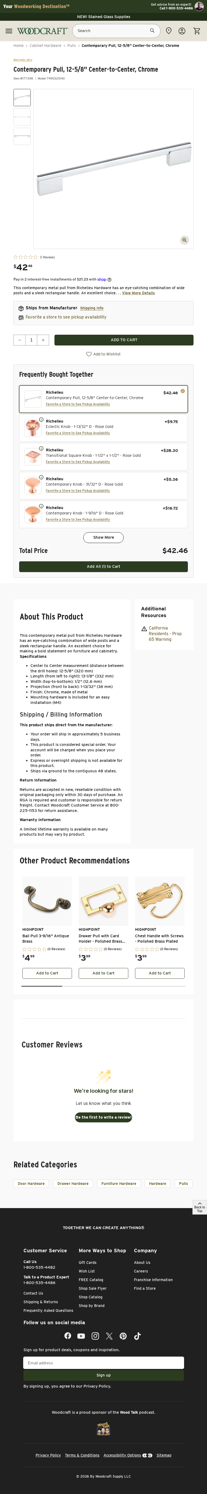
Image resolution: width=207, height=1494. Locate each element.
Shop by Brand (92, 1305)
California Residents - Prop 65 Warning (165, 633)
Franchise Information (153, 1280)
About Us (142, 1262)
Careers (141, 1271)
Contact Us (33, 1293)
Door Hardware (31, 1183)
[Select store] (169, 31)
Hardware (157, 1183)
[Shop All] (9, 31)
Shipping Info (92, 308)
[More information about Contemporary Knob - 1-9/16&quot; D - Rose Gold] (41, 506)
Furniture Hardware (118, 1183)
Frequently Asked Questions (48, 1310)
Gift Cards (87, 1262)
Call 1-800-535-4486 (176, 8)
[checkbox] (103, 399)
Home (18, 45)
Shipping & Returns (40, 1302)
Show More (103, 537)
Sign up (103, 1375)
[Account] (182, 31)
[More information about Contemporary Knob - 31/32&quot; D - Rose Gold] (41, 477)
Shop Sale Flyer (93, 1288)
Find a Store (145, 1288)
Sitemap (164, 1455)
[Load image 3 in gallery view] (22, 136)
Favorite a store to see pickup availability (66, 317)
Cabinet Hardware (45, 45)
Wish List (87, 1271)
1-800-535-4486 (39, 1282)
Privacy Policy (97, 1386)
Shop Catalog (90, 1297)
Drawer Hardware (73, 1183)
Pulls (71, 45)
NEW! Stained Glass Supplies (103, 16)
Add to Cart (47, 973)
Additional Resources (153, 612)
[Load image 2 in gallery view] (22, 117)
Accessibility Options (122, 1455)
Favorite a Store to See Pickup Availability (78, 404)
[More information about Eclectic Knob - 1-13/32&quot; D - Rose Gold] (41, 419)
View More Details (138, 293)
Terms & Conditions (82, 1455)
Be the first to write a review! (103, 1117)
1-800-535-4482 (39, 1267)
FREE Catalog (91, 1280)
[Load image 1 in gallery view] (22, 97)
